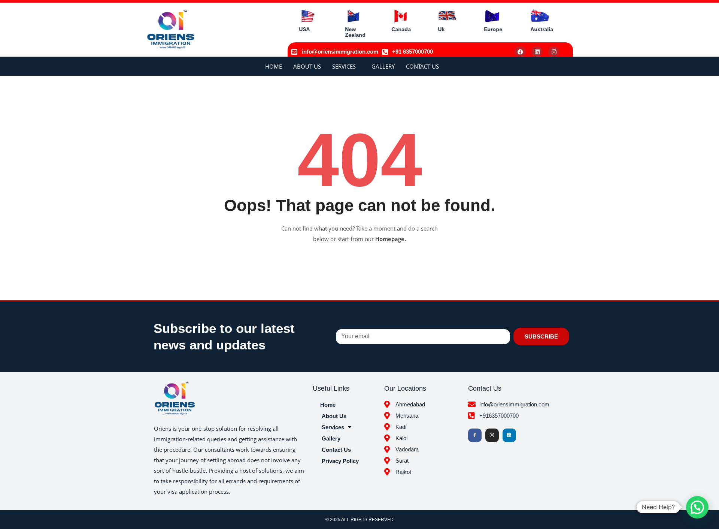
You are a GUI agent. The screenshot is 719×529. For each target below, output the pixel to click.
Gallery (383, 66)
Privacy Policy (340, 461)
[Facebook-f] (475, 435)
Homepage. (390, 239)
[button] (697, 507)
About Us (307, 66)
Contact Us (422, 66)
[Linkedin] (537, 51)
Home (273, 66)
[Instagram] (553, 51)
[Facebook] (520, 51)
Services (344, 66)
